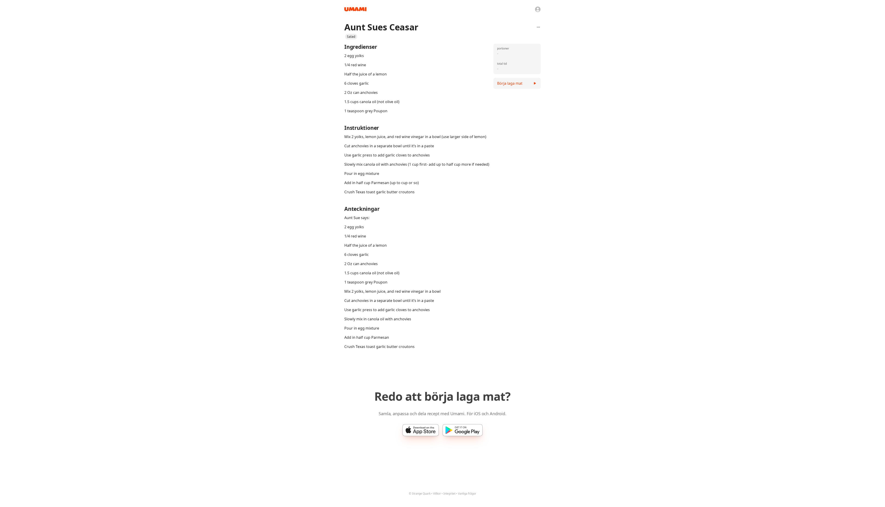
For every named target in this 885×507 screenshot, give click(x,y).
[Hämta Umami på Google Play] (462, 430)
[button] (351, 36)
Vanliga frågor (467, 493)
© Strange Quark (420, 493)
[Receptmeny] (538, 27)
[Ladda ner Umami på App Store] (420, 430)
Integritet (449, 493)
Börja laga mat (509, 83)
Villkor (437, 493)
